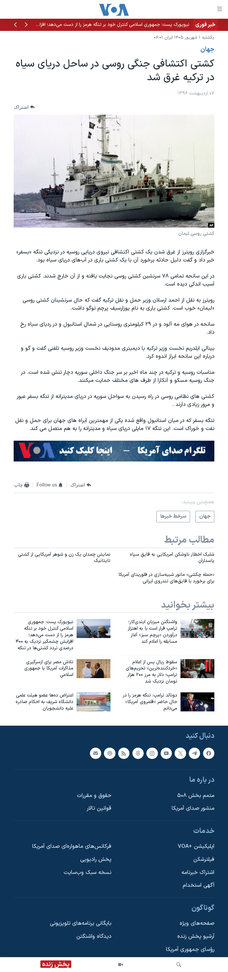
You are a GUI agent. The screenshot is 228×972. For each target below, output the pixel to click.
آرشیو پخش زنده (195, 936)
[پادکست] (109, 753)
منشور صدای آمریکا (193, 808)
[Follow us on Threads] (138, 753)
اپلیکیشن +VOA (196, 846)
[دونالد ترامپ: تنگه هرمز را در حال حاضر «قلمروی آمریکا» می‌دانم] (197, 701)
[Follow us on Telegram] (194, 753)
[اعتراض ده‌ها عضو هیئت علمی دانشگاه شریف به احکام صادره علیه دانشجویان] (93, 701)
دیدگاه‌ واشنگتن (93, 936)
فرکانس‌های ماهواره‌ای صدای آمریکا (71, 846)
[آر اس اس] (123, 753)
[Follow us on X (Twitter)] (180, 753)
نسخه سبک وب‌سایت (87, 872)
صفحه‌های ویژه (197, 923)
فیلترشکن (203, 860)
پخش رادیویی (95, 860)
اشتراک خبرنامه (197, 872)
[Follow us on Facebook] (208, 753)
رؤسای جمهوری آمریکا (190, 949)
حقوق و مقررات (94, 795)
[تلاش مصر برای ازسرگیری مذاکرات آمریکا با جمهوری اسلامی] (93, 668)
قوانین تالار (99, 808)
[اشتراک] (95, 753)
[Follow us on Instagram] (152, 753)
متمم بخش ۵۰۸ (195, 795)
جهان (207, 49)
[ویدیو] (120, 964)
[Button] (24, 107)
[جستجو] (179, 964)
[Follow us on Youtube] (166, 753)
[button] (26, 25)
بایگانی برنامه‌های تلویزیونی (80, 923)
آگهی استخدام (198, 885)
